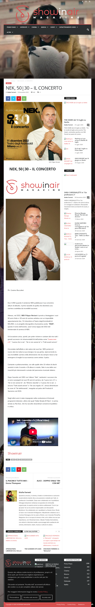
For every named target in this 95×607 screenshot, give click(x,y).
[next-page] (59, 531)
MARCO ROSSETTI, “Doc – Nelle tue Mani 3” (82, 235)
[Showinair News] (47, 13)
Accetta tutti (46, 597)
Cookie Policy (43, 592)
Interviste (23, 27)
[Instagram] (86, 1)
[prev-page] (56, 531)
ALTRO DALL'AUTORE (30, 531)
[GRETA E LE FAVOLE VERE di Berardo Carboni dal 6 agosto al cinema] (39, 566)
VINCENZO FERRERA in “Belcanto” (51, 550)
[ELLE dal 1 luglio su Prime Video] (68, 151)
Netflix (66, 584)
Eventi (53, 27)
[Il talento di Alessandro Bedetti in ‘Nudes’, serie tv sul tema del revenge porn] (68, 247)
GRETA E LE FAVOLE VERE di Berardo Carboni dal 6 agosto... (53, 566)
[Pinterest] (18, 98)
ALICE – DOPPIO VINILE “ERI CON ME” (48, 482)
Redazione (81, 604)
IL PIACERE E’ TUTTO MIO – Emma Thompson (17, 482)
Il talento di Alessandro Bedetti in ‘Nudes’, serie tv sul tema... (82, 246)
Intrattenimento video (67, 27)
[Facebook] (82, 1)
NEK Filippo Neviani (26, 459)
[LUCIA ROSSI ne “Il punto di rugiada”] (68, 256)
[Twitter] (89, 1)
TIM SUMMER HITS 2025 (33, 549)
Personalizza (14, 597)
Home (7, 81)
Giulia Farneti (11, 92)
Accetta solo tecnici (31, 597)
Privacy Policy (61, 604)
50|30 (13, 459)
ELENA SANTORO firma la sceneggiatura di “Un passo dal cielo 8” (82, 225)
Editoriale (67, 581)
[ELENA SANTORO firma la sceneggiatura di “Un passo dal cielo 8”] (68, 225)
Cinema (34, 27)
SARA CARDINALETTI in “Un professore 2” (75, 193)
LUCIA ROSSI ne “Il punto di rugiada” (81, 255)
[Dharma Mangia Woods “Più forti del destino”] (68, 215)
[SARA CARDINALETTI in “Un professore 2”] (76, 182)
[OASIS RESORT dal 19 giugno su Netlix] (68, 161)
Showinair (15, 453)
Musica (43, 27)
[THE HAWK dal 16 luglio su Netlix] (76, 110)
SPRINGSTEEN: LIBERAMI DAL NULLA (13, 550)
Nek (17, 459)
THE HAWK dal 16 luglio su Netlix (75, 121)
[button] (87, 29)
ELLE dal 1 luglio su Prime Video (81, 149)
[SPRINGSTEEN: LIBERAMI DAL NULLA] (14, 541)
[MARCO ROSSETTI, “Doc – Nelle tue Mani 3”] (68, 236)
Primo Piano (11, 27)
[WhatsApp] (24, 98)
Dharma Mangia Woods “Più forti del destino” (81, 215)
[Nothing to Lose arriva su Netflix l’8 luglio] (68, 141)
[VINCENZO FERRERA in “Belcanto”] (51, 541)
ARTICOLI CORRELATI (14, 531)
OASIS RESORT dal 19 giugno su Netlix (82, 159)
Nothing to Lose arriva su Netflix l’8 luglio (81, 140)
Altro (9, 32)
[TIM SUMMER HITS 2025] (33, 541)
